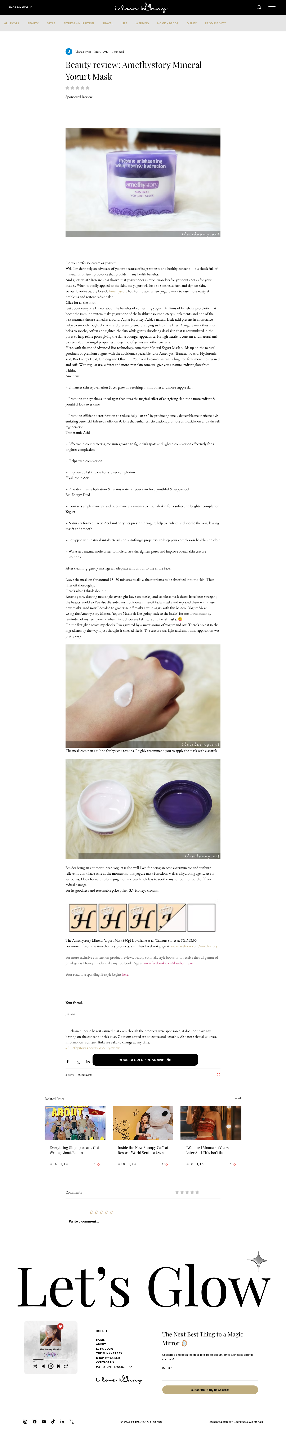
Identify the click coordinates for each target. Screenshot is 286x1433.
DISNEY (192, 23)
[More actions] (217, 51)
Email (167, 1368)
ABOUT (101, 1344)
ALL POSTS (11, 23)
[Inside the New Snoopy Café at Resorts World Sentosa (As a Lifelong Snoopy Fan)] (143, 1123)
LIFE (124, 23)
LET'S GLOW (104, 1348)
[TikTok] (53, 1421)
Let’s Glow (143, 1283)
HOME (100, 1339)
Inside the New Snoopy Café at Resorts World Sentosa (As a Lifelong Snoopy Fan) (143, 1150)
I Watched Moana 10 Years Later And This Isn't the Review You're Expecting (207, 1150)
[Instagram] (25, 1421)
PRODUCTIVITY (215, 23)
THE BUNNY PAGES (109, 1353)
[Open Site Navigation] (272, 7)
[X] (71, 1421)
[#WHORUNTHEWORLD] (131, 1367)
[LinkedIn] (62, 1421)
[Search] (259, 7)
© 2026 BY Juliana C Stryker (141, 1421)
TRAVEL (107, 23)
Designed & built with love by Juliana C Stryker (236, 1422)
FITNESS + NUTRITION (79, 23)
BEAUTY (33, 23)
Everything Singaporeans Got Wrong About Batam (74, 1150)
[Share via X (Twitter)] (78, 1062)
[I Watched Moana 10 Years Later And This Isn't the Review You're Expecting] (210, 1123)
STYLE (51, 23)
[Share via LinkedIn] (88, 1062)
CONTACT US (105, 1362)
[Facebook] (34, 1421)
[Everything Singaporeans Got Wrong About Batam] (75, 1123)
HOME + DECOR (167, 23)
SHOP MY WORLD (20, 7)
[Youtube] (43, 1421)
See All (237, 1098)
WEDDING (142, 23)
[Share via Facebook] (68, 1062)
